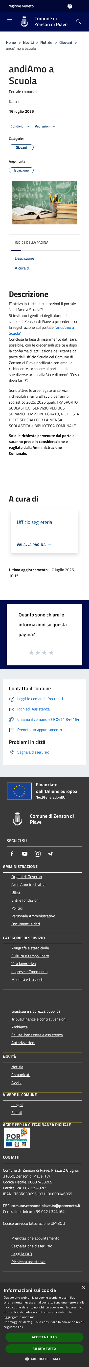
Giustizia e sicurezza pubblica (35, 1011)
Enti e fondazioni (25, 900)
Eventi (16, 1113)
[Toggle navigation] (10, 21)
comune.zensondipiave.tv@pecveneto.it (45, 1206)
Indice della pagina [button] (31, 242)
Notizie (46, 42)
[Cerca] (79, 22)
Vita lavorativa (23, 964)
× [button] (83, 1288)
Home (11, 42)
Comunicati (20, 1075)
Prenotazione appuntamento (35, 1238)
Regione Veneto (20, 6)
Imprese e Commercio (29, 971)
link (20, 1327)
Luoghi (17, 1105)
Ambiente (19, 1027)
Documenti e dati (25, 924)
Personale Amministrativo (33, 916)
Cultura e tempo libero (30, 956)
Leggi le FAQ (21, 1254)
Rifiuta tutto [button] (44, 1349)
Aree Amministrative (28, 884)
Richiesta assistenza (28, 1262)
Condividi (18, 126)
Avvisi (16, 1082)
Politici (17, 908)
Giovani (65, 42)
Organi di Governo (26, 877)
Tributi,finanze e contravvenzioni (39, 1019)
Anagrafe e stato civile (30, 948)
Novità (28, 42)
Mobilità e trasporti (27, 979)
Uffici (15, 892)
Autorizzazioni (23, 1043)
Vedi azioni (43, 126)
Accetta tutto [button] (44, 1337)
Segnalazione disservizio (31, 1246)
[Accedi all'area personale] (70, 6)
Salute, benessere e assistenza (37, 1035)
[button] (44, 1358)
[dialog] (44, 1325)
